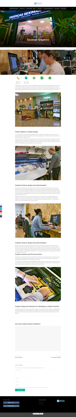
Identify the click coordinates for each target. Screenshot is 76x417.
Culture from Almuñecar (48, 8)
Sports (34, 8)
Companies (40, 8)
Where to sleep (29, 8)
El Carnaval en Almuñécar (56, 357)
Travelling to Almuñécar (13, 8)
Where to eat (22, 8)
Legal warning (41, 402)
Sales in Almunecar (18, 357)
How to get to (57, 8)
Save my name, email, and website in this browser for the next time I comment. (32, 387)
